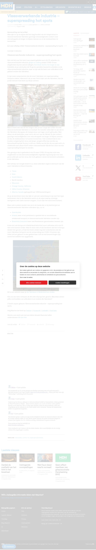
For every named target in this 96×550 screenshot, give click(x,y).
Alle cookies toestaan (33, 283)
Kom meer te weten (26, 277)
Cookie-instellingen (62, 283)
